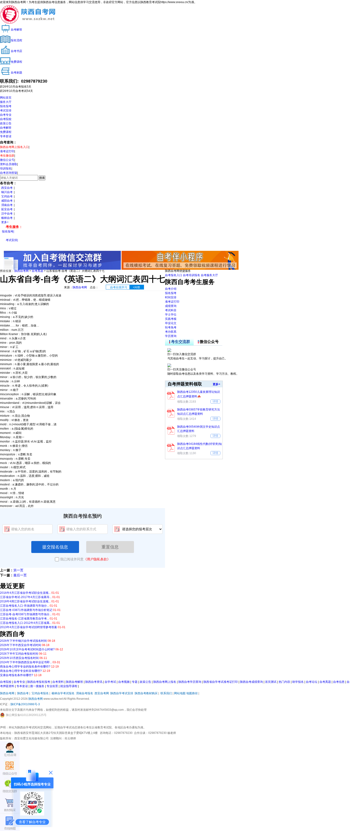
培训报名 (5, 168)
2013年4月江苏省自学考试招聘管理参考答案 (28, 627)
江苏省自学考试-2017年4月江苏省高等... (26, 597)
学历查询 (170, 336)
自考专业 (5, 114)
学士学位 (170, 314)
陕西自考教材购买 (146, 693)
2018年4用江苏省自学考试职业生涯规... (25, 601)
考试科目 (170, 310)
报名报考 (5, 106)
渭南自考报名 (84, 693)
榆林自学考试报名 (63, 693)
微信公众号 (7, 160)
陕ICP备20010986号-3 (25, 704)
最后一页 (20, 575)
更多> (216, 384)
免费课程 (5, 132)
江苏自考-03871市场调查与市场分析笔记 (26, 610)
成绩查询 (170, 306)
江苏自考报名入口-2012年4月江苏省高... (26, 623)
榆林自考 (7, 218)
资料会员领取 (8, 164)
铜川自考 (7, 192)
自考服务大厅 (209, 275)
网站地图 (180, 693)
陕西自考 (23, 693)
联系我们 (166, 693)
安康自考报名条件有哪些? (16, 675)
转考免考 (170, 327)
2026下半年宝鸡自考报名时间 (19, 653)
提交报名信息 (55, 547)
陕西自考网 (21, 271)
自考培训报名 (191, 275)
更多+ (5, 222)
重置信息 (110, 547)
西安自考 (7, 187)
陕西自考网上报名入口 (14, 147)
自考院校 (5, 119)
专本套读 (5, 136)
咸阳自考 (7, 200)
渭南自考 (7, 205)
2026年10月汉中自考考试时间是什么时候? (27, 649)
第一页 (18, 570)
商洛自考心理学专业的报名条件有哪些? (25, 666)
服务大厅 (5, 102)
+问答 (136, 287)
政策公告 (5, 123)
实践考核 (170, 319)
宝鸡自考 (7, 196)
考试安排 (5, 110)
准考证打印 (7, 151)
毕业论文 (170, 323)
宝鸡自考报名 (40, 693)
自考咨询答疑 (8, 172)
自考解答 (5, 127)
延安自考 (7, 209)
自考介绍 (170, 288)
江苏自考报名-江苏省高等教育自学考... (24, 618)
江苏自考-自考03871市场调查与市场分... (26, 614)
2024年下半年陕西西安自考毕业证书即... (26, 662)
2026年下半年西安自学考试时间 (20, 645)
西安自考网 (102, 693)
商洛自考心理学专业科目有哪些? (21, 671)
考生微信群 (7, 155)
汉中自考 (7, 213)
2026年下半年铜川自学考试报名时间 (23, 640)
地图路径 (192, 693)
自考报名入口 (173, 275)
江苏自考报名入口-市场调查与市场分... (24, 605)
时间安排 (170, 297)
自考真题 (37, 271)
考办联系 (170, 331)
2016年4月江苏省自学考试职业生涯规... (25, 592)
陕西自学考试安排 (121, 693)
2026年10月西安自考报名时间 (19, 658)
